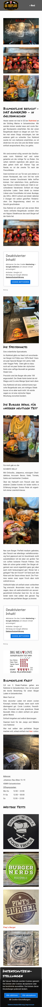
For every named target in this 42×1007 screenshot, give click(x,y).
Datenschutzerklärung (15, 277)
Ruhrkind (32, 121)
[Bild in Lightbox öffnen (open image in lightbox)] (21, 60)
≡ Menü (32, 5)
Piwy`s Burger (9, 927)
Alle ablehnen (12, 995)
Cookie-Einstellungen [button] (20, 999)
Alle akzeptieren (29, 995)
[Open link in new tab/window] (21, 31)
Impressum (30, 1005)
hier (31, 731)
